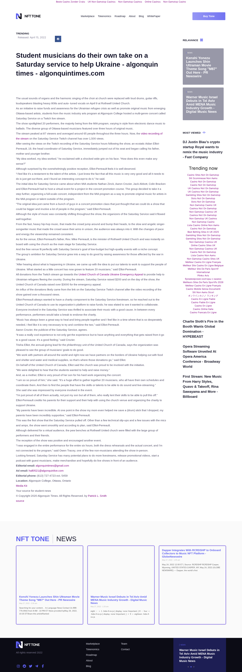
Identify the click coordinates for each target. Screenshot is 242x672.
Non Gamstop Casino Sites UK (203, 258)
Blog (141, 16)
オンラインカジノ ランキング (203, 295)
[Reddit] (24, 666)
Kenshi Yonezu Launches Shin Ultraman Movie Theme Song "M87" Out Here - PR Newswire (49, 598)
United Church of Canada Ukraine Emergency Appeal (111, 274)
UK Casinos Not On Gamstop (203, 188)
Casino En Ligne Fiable (203, 299)
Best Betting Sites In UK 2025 (203, 231)
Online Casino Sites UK (203, 245)
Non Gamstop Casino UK (203, 205)
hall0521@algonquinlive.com (46, 470)
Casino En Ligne (203, 305)
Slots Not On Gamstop (203, 198)
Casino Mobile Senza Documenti (203, 289)
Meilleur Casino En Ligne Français (203, 262)
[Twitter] (30, 666)
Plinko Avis (203, 275)
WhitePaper (153, 16)
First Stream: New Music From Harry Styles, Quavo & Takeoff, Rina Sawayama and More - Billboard (202, 386)
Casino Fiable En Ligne (203, 302)
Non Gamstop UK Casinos (203, 218)
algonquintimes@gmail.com (52, 465)
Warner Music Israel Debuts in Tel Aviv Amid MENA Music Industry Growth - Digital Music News (119, 600)
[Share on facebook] (58, 39)
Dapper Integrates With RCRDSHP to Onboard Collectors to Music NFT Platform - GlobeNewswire (191, 553)
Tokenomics (104, 16)
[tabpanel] (191, 655)
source (20, 500)
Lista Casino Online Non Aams (203, 225)
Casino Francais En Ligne (203, 312)
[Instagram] (18, 666)
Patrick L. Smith (97, 495)
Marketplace (88, 16)
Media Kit (21, 485)
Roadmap (120, 16)
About (132, 16)
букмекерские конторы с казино (203, 278)
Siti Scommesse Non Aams (203, 178)
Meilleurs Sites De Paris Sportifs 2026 (203, 282)
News (189, 53)
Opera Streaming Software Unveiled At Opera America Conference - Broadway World (201, 356)
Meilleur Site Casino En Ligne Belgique (203, 265)
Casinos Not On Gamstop (203, 208)
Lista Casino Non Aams (203, 255)
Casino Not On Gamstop (203, 181)
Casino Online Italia (203, 309)
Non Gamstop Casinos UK (203, 211)
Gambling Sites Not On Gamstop (203, 195)
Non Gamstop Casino (203, 221)
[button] (208, 16)
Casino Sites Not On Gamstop (203, 174)
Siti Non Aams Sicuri (203, 292)
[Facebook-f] (42, 666)
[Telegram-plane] (36, 666)
